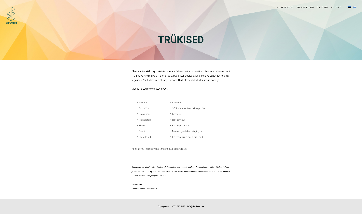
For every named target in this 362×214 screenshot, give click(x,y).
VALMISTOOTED (285, 7)
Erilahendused (305, 7)
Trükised (322, 7)
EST (349, 7)
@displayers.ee (197, 206)
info (189, 206)
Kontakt (336, 7)
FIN (354, 7)
